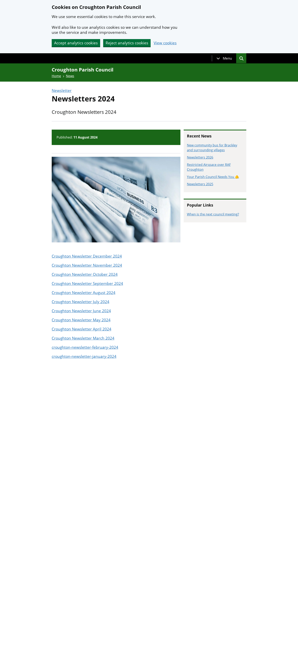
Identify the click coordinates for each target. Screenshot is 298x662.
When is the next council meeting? (213, 214)
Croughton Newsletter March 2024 (83, 338)
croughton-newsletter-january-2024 (84, 356)
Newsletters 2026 (200, 157)
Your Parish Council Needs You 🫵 (213, 177)
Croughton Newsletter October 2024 (85, 274)
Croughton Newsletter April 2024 (81, 329)
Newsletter (62, 90)
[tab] (224, 58)
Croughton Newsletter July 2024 (80, 301)
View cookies (165, 43)
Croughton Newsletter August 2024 (83, 292)
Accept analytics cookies (76, 43)
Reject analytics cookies (127, 43)
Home (56, 76)
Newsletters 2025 (200, 184)
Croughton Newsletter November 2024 (87, 265)
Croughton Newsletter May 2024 (81, 320)
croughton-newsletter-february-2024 (85, 347)
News (70, 76)
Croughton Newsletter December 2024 (87, 256)
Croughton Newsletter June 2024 (81, 310)
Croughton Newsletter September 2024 (87, 283)
